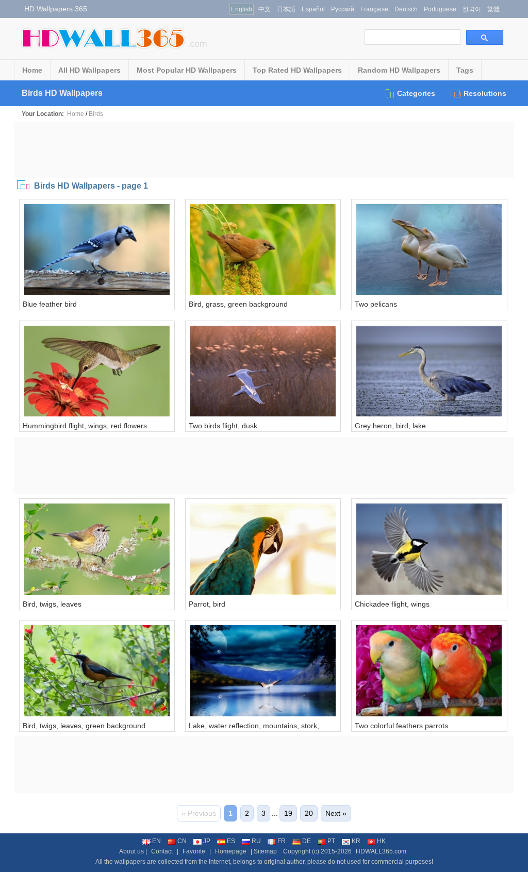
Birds (96, 114)
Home (32, 70)
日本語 (286, 9)
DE (306, 841)
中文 (264, 9)
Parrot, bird (207, 604)
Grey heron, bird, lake (390, 426)
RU (256, 841)
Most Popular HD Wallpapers (187, 70)
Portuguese (440, 9)
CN (182, 841)
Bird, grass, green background (238, 304)
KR (356, 841)
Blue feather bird (50, 304)
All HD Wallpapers (89, 70)
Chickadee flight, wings (392, 604)
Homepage (230, 851)
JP (206, 841)
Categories (416, 93)
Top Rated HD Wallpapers (297, 70)
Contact (162, 851)
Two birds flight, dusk (223, 426)
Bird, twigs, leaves (52, 604)
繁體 (493, 9)
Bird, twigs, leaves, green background (84, 726)
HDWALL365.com (381, 851)
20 (309, 813)
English (241, 9)
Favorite (194, 851)
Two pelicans (376, 304)
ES (231, 841)
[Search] (485, 37)
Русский (342, 9)
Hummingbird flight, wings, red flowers (85, 426)
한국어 (472, 9)
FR (281, 841)
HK (381, 841)
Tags (464, 70)
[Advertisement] (264, 150)
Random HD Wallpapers (399, 70)
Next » (335, 813)
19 (288, 813)
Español (313, 9)
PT (331, 841)
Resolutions (485, 93)
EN (156, 841)
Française (374, 9)
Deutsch (406, 9)
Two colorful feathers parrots (401, 726)
